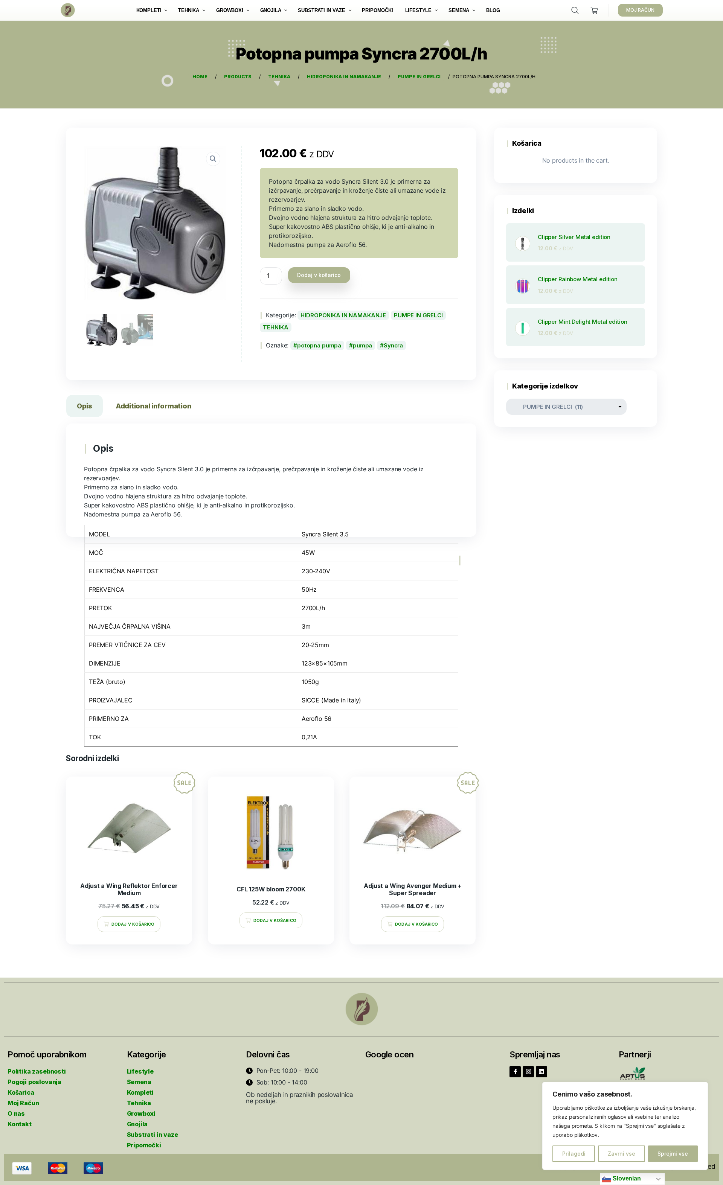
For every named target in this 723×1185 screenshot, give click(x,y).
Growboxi (141, 1113)
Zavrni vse (621, 1153)
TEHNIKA (275, 327)
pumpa (362, 345)
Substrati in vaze (152, 1134)
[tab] (84, 407)
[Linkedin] (541, 1071)
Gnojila (137, 1124)
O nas (16, 1113)
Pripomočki (144, 1145)
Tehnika (139, 1103)
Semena (139, 1082)
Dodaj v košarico (319, 275)
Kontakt (20, 1124)
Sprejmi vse (672, 1153)
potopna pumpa (319, 345)
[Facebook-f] (515, 1071)
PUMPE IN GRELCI (418, 315)
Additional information (153, 406)
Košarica (21, 1092)
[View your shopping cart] (594, 10)
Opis (84, 406)
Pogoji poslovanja (34, 1082)
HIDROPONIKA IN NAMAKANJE (343, 315)
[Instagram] (528, 1071)
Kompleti (140, 1092)
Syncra (393, 345)
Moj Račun (23, 1103)
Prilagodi (574, 1153)
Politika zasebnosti (37, 1071)
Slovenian (626, 1178)
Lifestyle (140, 1071)
